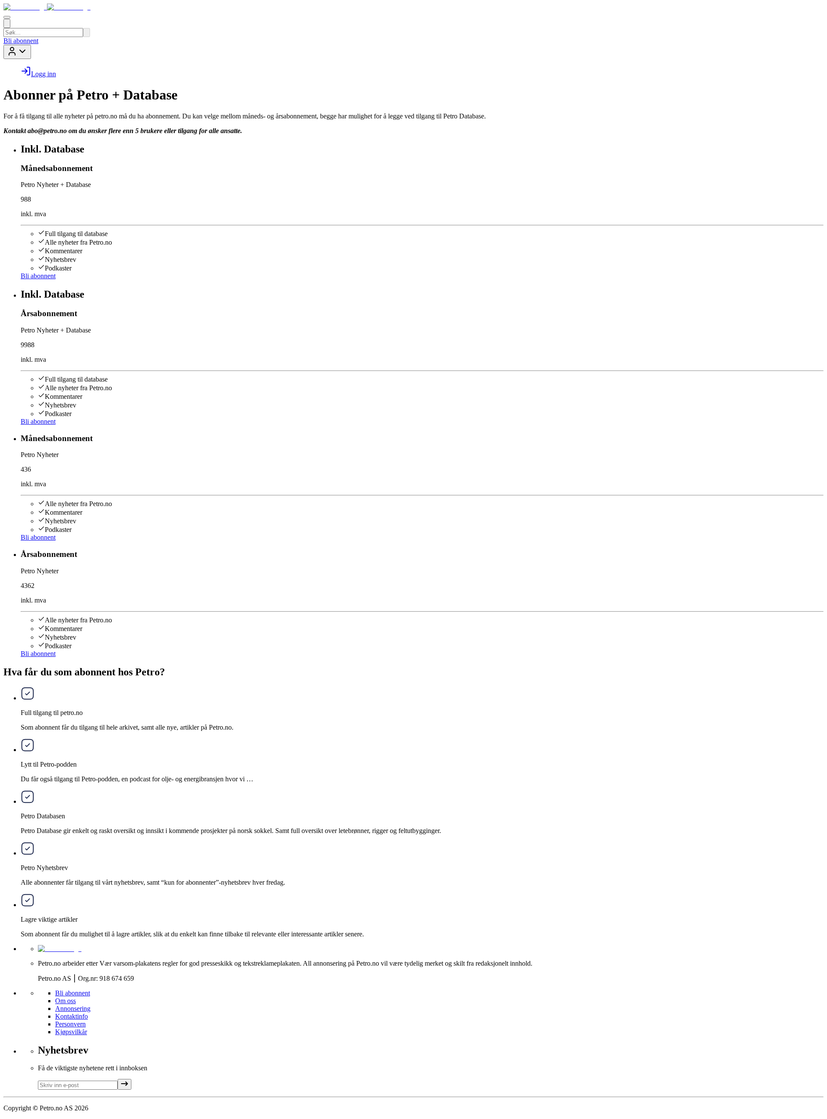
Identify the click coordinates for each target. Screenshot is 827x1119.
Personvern (70, 1024)
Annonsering (72, 1008)
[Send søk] (86, 32)
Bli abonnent (20, 40)
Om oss (65, 1000)
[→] (124, 1084)
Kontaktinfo (71, 1016)
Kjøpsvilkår (71, 1031)
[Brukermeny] (17, 52)
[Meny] (6, 17)
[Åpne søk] (6, 23)
